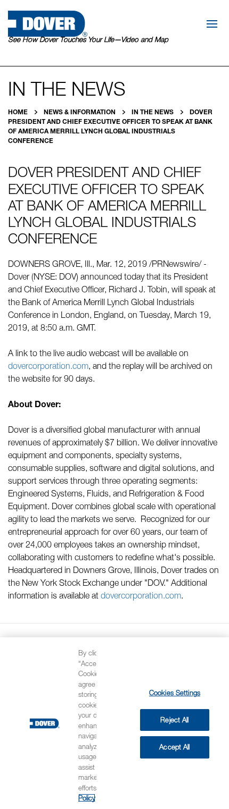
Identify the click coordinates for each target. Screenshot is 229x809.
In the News (153, 112)
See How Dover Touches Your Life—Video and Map (88, 39)
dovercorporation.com (48, 365)
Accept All (174, 747)
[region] (114, 723)
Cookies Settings (174, 692)
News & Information (80, 112)
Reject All (174, 719)
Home (18, 112)
